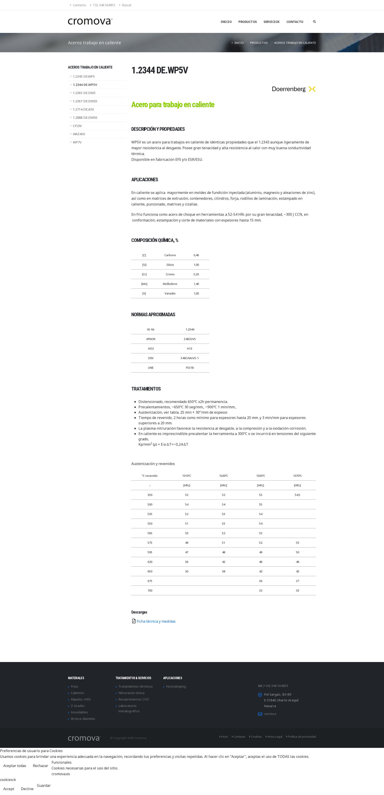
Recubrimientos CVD (133, 699)
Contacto (79, 5)
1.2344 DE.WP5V (85, 85)
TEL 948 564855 (103, 5)
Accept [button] (8, 788)
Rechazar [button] (40, 765)
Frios (74, 686)
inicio (224, 737)
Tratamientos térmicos (135, 686)
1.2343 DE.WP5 (84, 76)
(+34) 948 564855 (275, 686)
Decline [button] (27, 788)
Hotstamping (176, 686)
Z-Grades (78, 706)
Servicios (272, 22)
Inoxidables (79, 712)
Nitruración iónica (131, 693)
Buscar (126, 5)
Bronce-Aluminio (83, 719)
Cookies (256, 737)
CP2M (77, 126)
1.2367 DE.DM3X (85, 101)
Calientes (77, 693)
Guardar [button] (44, 785)
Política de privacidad (301, 737)
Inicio (226, 22)
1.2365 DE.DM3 (84, 93)
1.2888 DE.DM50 (85, 117)
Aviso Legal (274, 737)
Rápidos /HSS (81, 699)
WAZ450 (79, 134)
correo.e (270, 714)
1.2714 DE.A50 (83, 109)
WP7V (77, 142)
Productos (247, 22)
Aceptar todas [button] (14, 765)
